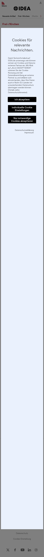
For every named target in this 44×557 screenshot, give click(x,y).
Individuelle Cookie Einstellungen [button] (22, 109)
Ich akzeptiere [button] (22, 99)
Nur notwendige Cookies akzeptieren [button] (22, 119)
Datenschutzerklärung (24, 130)
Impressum (29, 133)
